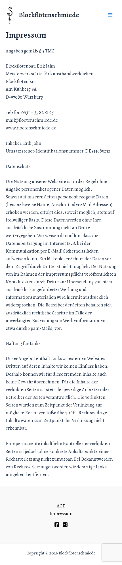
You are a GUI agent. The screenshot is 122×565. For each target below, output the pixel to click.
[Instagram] (65, 524)
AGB (61, 506)
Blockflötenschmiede (49, 14)
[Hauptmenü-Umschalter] (110, 15)
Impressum (61, 513)
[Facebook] (56, 524)
